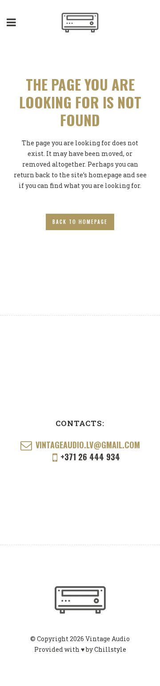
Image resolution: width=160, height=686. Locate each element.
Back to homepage (80, 221)
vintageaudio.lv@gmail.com (88, 445)
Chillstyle (110, 649)
